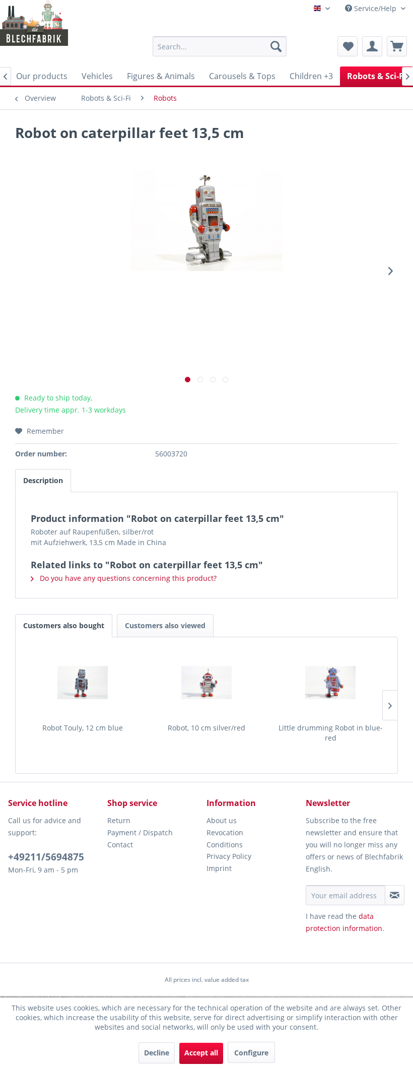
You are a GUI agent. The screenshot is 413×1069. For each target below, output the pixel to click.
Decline (156, 1052)
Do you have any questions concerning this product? (127, 578)
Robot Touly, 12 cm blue (82, 727)
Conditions (224, 844)
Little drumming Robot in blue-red (331, 733)
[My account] (372, 46)
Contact (120, 844)
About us (221, 820)
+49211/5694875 (46, 856)
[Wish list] (347, 46)
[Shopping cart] (397, 46)
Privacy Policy (228, 856)
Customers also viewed (165, 625)
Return (118, 820)
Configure (251, 1052)
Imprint (219, 868)
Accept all (201, 1052)
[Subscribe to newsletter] (394, 895)
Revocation (224, 832)
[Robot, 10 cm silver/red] (206, 682)
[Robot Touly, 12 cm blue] (83, 682)
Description (43, 480)
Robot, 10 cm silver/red (206, 727)
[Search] (276, 46)
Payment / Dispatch (140, 832)
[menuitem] (220, 46)
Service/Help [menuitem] (375, 8)
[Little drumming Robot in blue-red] (330, 682)
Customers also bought (63, 625)
